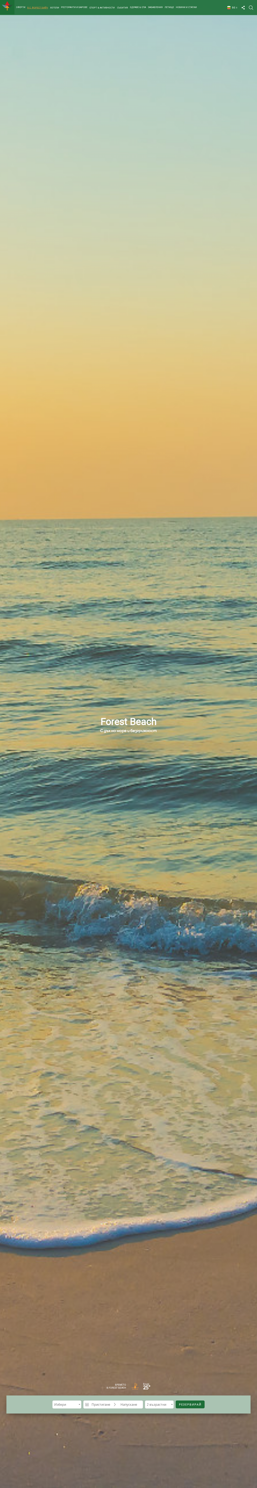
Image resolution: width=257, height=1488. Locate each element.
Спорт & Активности (102, 7)
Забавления (155, 7)
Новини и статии (186, 7)
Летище (169, 7)
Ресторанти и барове (74, 7)
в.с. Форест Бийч (37, 7)
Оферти (20, 7)
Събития (122, 7)
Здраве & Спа (138, 7)
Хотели (54, 7)
